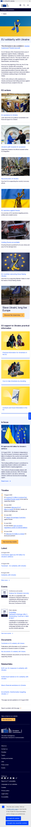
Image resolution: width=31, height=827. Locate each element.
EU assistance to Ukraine (9, 115)
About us (4, 746)
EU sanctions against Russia (10, 210)
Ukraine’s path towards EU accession (13, 147)
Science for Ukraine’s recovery (19, 593)
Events (3, 768)
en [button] (20, 5)
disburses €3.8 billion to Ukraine (15, 534)
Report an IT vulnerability (8, 781)
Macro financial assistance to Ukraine (13, 685)
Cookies (3, 787)
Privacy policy (5, 790)
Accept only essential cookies (17, 823)
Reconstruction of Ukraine (9, 179)
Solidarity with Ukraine (8, 575)
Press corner (5, 764)
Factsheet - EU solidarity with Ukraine (13, 566)
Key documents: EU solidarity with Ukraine (13, 651)
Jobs (2, 761)
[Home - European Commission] (5, 5)
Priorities (3, 752)
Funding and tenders (7, 758)
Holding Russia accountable (10, 242)
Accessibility (4, 797)
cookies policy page (12, 809)
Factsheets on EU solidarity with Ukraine (12, 643)
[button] (11, 708)
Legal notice (4, 794)
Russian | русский (15, 48)
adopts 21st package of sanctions (16, 517)
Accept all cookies (13, 818)
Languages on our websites (9, 784)
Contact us (4, 749)
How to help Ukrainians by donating (14, 381)
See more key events (10, 542)
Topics (4, 13)
